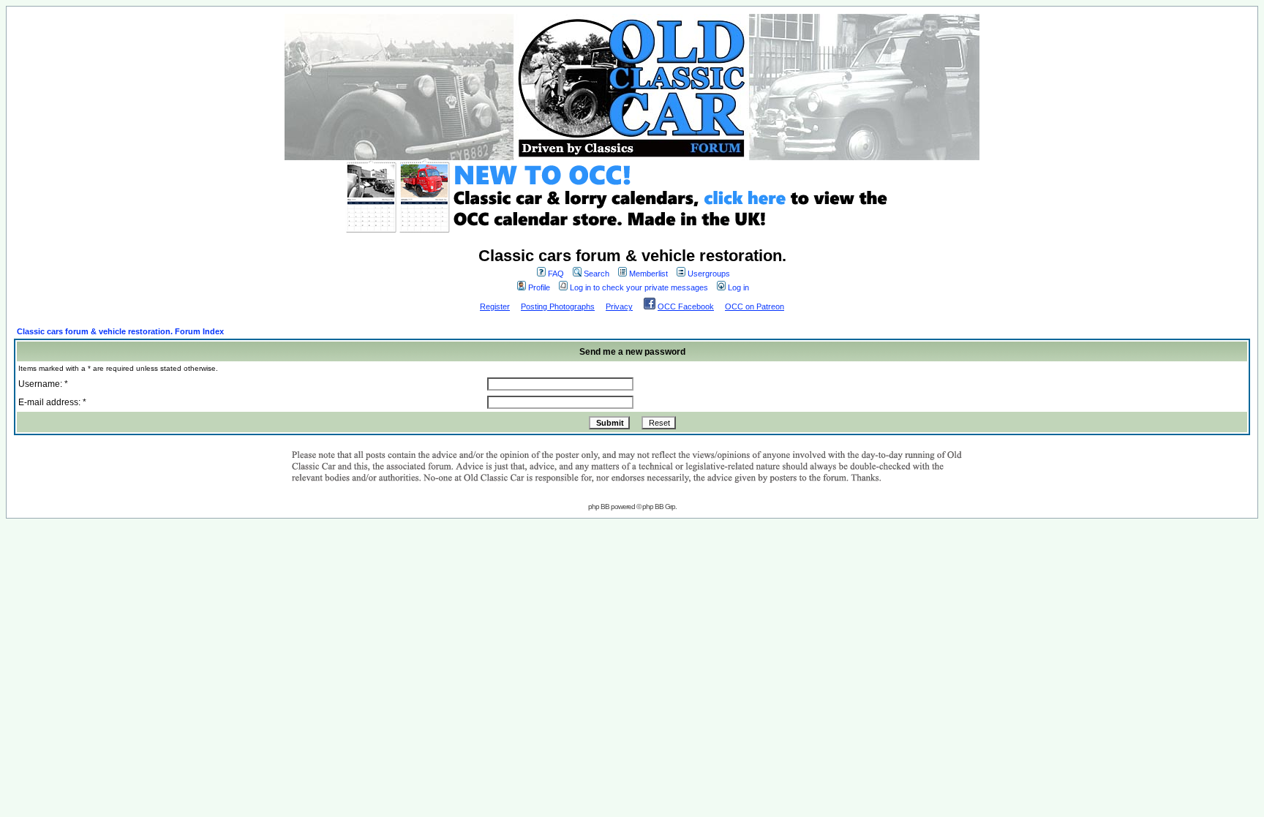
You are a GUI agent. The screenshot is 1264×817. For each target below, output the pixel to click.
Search (596, 273)
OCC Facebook (686, 306)
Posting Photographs (558, 306)
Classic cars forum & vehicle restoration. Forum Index (120, 331)
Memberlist (648, 273)
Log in (738, 287)
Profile (539, 287)
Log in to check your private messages (639, 287)
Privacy (619, 306)
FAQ (556, 273)
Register (495, 306)
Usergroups (709, 273)
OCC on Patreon (754, 306)
